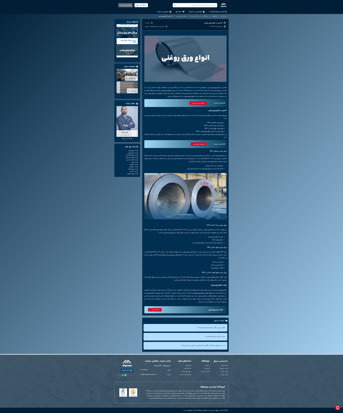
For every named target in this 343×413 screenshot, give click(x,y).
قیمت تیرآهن (133, 167)
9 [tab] (136, 56)
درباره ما (207, 365)
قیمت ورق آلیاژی (132, 174)
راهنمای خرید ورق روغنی (198, 103)
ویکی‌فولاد (214, 16)
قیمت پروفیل (134, 164)
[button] (125, 5)
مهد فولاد (223, 16)
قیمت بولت (134, 162)
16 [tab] (118, 56)
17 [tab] (132, 59)
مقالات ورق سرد (194, 16)
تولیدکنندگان (187, 368)
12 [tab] (128, 56)
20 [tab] (124, 59)
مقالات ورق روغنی (181, 16)
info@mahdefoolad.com (148, 375)
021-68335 (143, 370)
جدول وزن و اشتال (186, 371)
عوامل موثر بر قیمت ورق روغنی (202, 293)
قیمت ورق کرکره (133, 169)
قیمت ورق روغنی (189, 96)
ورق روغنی (214, 88)
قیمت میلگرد (224, 365)
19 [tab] (127, 59)
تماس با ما (206, 368)
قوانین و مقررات (205, 371)
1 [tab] (136, 54)
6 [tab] (123, 54)
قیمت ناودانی (134, 171)
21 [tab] (122, 59)
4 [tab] (128, 54)
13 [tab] (126, 56)
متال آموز (205, 16)
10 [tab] (134, 56)
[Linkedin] (131, 375)
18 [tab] (130, 59)
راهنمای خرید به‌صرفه (185, 374)
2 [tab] (134, 54)
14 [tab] (123, 56)
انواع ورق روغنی (166, 90)
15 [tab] (120, 56)
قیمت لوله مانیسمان (131, 157)
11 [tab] (131, 56)
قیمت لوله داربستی (132, 160)
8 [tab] (118, 54)
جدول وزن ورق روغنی (199, 144)
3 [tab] (131, 54)
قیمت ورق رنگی (133, 150)
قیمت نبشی (224, 371)
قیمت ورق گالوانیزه (132, 155)
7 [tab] (120, 54)
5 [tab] (126, 54)
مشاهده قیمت (156, 310)
